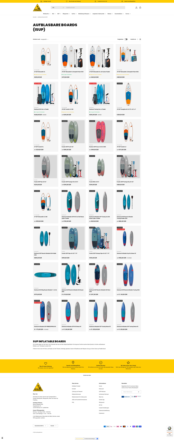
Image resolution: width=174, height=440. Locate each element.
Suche (100, 386)
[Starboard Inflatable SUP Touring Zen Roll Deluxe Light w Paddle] (100, 201)
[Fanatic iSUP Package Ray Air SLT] (128, 166)
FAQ (73, 402)
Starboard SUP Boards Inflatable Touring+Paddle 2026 (125, 217)
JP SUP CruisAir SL (39, 146)
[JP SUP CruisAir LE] (128, 131)
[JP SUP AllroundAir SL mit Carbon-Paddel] (100, 56)
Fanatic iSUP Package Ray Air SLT (125, 181)
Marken (109, 13)
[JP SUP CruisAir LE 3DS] (73, 94)
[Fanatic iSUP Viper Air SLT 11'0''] (73, 238)
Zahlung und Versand (77, 391)
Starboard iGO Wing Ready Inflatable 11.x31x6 (45, 290)
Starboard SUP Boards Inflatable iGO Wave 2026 (99, 290)
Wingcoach (101, 402)
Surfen (73, 13)
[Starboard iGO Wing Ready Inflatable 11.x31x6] (45, 274)
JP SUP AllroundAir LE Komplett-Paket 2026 (128, 71)
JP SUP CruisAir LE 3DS (67, 109)
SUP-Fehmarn (102, 391)
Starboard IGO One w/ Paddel (41, 109)
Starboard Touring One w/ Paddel (97, 109)
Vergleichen (120, 39)
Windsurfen (46, 13)
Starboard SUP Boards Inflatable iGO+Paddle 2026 (45, 254)
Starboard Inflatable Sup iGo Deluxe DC (126, 253)
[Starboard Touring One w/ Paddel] (100, 94)
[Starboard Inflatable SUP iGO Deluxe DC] (73, 311)
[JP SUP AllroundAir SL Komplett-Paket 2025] (73, 56)
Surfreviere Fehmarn (104, 394)
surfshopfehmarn (39, 432)
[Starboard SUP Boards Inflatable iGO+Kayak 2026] (73, 274)
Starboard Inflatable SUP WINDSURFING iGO (45, 326)
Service (127, 13)
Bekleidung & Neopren (83, 13)
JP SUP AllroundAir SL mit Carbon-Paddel (99, 71)
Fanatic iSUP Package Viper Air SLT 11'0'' (99, 253)
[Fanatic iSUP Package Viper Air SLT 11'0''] (100, 238)
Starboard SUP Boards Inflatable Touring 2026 (128, 290)
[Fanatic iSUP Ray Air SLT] (45, 166)
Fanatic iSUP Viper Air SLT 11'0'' (69, 253)
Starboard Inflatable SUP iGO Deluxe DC (71, 326)
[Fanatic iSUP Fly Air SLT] (73, 131)
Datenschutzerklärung (104, 410)
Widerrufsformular (76, 394)
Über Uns (101, 397)
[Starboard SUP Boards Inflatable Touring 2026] (128, 274)
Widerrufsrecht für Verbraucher (79, 397)
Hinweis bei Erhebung (79, 438)
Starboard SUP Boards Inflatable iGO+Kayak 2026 (72, 290)
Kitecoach (101, 388)
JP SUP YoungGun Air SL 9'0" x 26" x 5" (126, 109)
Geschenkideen (118, 13)
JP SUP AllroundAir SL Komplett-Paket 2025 (72, 71)
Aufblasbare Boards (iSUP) (43, 17)
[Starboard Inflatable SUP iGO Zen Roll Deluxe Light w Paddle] (73, 201)
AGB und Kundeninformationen (79, 399)
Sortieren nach (36, 39)
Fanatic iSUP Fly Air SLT (67, 146)
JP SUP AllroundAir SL (39, 71)
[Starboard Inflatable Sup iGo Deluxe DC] (128, 238)
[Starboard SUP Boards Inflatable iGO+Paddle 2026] (45, 238)
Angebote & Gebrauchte (98, 13)
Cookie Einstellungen (104, 407)
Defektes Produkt (76, 386)
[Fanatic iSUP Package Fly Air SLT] (73, 166)
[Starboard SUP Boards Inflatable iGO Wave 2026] (100, 274)
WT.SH (100, 405)
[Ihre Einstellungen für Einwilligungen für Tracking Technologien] (2, 438)
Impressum (101, 413)
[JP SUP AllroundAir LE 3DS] (45, 201)
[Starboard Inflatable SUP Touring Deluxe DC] (100, 311)
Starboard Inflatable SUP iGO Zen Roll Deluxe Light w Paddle (73, 217)
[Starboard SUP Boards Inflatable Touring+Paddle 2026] (128, 201)
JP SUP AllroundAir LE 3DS (40, 216)
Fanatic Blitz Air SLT (94, 181)
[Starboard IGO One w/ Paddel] (45, 94)
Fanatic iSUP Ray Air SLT (40, 181)
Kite (53, 13)
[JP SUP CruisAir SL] (45, 131)
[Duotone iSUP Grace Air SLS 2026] (100, 131)
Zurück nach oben (87, 375)
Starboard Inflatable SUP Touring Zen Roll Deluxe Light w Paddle (99, 217)
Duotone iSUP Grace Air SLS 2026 (97, 146)
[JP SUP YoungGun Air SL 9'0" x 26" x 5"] (128, 94)
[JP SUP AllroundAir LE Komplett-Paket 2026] (128, 56)
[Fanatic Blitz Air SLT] (100, 166)
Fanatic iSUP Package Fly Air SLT (70, 181)
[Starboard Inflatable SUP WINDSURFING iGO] (45, 311)
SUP (58, 13)
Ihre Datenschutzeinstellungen (90, 438)
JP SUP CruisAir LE (121, 146)
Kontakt (74, 388)
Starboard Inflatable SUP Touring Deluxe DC (100, 326)
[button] (140, 7)
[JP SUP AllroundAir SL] (45, 56)
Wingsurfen (65, 13)
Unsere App (101, 399)
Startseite (34, 17)
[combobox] (88, 7)
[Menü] (172, 426)
